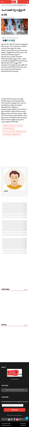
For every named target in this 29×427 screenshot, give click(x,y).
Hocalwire (23, 425)
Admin (3, 17)
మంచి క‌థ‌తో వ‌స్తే (6, 134)
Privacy (18, 390)
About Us (8, 390)
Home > (3, 5)
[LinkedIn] (8, 40)
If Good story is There (8, 131)
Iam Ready (19, 125)
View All (26, 289)
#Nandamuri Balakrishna (9, 125)
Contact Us (13, 390)
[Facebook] (3, 40)
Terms (21, 390)
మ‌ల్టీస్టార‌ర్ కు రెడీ (16, 134)
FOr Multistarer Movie (8, 128)
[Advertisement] (15, 14)
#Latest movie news (21, 131)
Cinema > (8, 5)
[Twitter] (6, 40)
